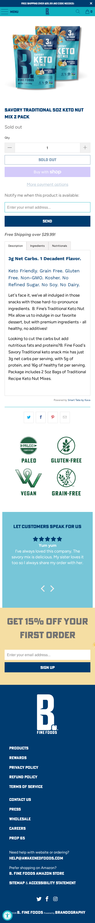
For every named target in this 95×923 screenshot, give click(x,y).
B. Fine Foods (30, 912)
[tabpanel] (47, 323)
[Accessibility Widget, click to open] (7, 915)
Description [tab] (15, 245)
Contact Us (20, 799)
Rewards (18, 757)
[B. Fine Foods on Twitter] (39, 899)
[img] (47, 538)
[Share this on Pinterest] (53, 417)
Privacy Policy (23, 767)
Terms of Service (26, 786)
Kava (87, 400)
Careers (17, 828)
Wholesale (20, 819)
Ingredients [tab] (37, 245)
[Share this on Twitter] (29, 417)
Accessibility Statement (52, 883)
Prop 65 (17, 838)
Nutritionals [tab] (59, 245)
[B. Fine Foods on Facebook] (47, 899)
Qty (7, 137)
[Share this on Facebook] (41, 417)
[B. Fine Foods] (47, 11)
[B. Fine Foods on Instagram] (55, 899)
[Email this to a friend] (65, 417)
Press (15, 809)
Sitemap (17, 883)
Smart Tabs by (76, 400)
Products (18, 748)
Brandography (70, 912)
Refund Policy (23, 777)
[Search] (78, 11)
